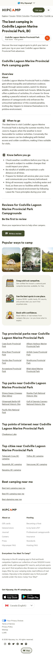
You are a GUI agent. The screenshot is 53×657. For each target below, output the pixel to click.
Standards (30, 540)
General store (8, 527)
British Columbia (23, 16)
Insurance (30, 536)
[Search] (47, 38)
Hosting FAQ (32, 545)
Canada (12, 16)
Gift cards (6, 523)
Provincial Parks (37, 16)
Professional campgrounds (37, 532)
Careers (5, 536)
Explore (5, 16)
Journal (5, 532)
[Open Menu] (48, 10)
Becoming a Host (33, 523)
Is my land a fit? (33, 527)
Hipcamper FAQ (9, 545)
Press (4, 540)
